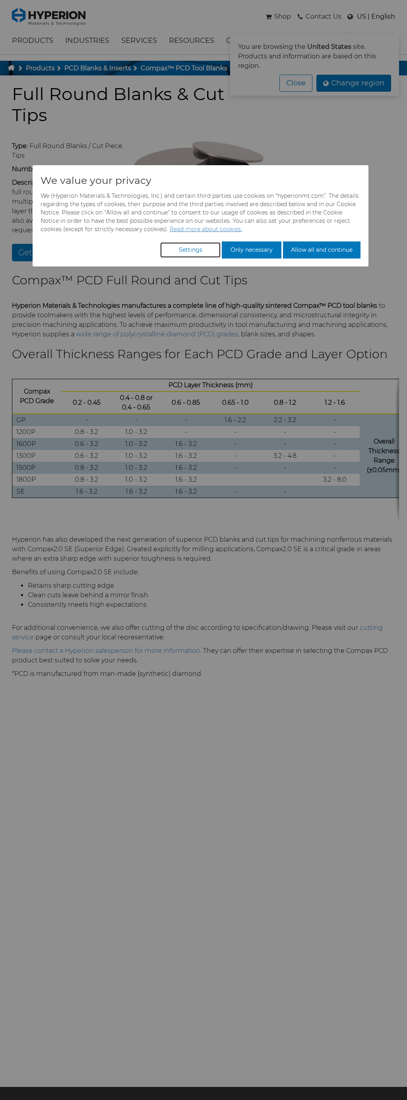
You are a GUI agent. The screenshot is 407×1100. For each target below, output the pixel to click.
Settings (190, 249)
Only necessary (252, 249)
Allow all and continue (322, 249)
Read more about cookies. (206, 229)
